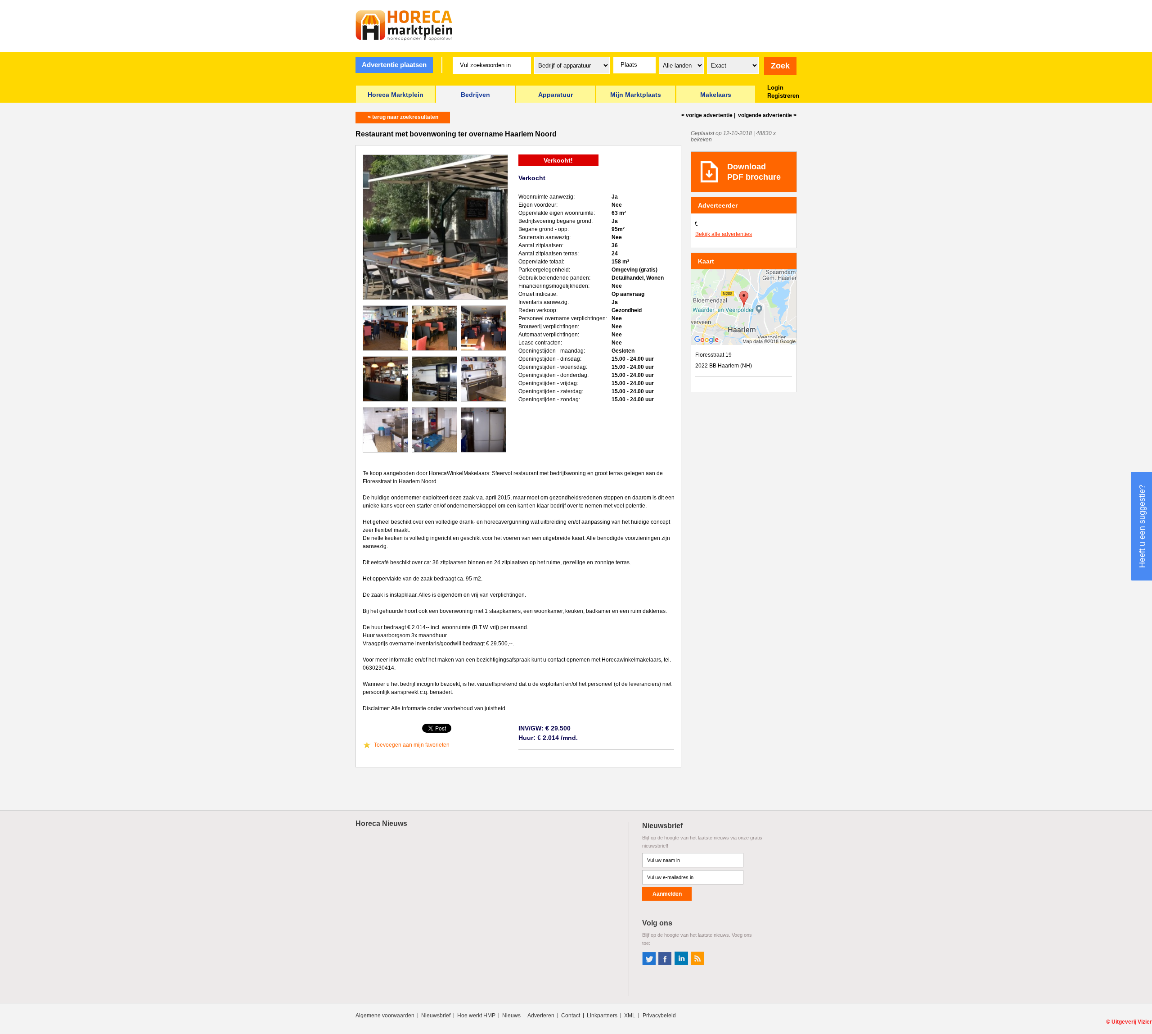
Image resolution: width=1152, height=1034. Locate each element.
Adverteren (540, 1015)
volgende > (766, 115)
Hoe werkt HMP (476, 1015)
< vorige (707, 115)
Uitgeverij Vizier (1132, 1022)
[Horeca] (404, 25)
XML (629, 1015)
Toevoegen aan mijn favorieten (412, 745)
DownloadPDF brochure (754, 171)
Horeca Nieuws (381, 823)
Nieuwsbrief (435, 1015)
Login (775, 87)
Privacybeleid (659, 1015)
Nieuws (511, 1015)
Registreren (783, 95)
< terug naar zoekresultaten (403, 117)
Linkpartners (602, 1015)
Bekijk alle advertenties (723, 234)
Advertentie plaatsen (394, 64)
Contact (570, 1015)
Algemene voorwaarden (385, 1015)
